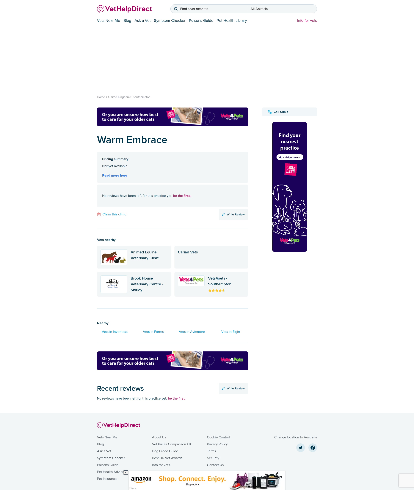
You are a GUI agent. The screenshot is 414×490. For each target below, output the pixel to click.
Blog (127, 20)
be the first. (182, 195)
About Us (159, 437)
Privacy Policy (217, 444)
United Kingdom (119, 97)
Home (101, 97)
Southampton (142, 97)
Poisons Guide (201, 20)
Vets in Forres (153, 332)
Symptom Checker (169, 20)
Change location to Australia (295, 437)
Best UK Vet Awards (167, 458)
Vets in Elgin (230, 332)
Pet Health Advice (110, 472)
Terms (211, 451)
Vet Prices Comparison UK (171, 444)
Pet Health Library (232, 20)
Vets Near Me (108, 20)
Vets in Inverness (114, 332)
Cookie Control (218, 437)
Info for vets (307, 20)
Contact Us (215, 465)
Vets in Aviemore (192, 332)
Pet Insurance (107, 479)
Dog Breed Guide (165, 451)
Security (213, 458)
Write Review (236, 214)
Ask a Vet (143, 20)
